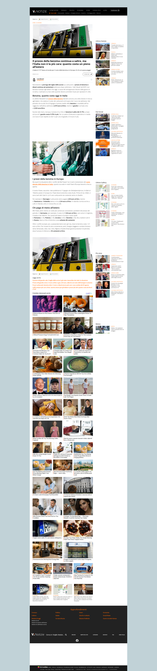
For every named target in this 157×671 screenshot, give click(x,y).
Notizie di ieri (35, 620)
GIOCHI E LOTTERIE (115, 140)
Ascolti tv (84, 13)
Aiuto (72, 669)
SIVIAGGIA (98, 667)
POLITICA (71, 10)
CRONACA (64, 10)
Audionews (114, 10)
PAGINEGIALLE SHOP (69, 667)
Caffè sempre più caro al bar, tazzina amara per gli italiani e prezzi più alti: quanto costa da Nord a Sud (62, 288)
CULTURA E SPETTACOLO (117, 131)
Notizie (39, 634)
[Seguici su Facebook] (77, 641)
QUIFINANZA (104, 667)
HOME (34, 22)
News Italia (122, 634)
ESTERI (88, 10)
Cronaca (34, 612)
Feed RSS (74, 634)
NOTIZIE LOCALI (114, 114)
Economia (106, 612)
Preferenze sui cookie (66, 669)
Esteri (81, 612)
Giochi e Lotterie (84, 615)
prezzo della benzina (55, 99)
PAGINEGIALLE (60, 667)
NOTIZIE (41, 11)
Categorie (95, 634)
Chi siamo (42, 669)
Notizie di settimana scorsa (39, 624)
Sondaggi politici (91, 13)
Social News (106, 615)
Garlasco (67, 13)
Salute (57, 615)
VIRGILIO (54, 667)
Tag (113, 634)
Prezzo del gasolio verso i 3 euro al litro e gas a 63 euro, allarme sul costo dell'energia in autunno (62, 283)
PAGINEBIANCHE (82, 667)
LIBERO (49, 667)
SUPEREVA (116, 667)
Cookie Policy (58, 669)
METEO (113, 326)
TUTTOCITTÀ (90, 667)
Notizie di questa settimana (39, 622)
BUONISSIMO (111, 667)
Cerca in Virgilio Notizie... (55, 635)
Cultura (34, 615)
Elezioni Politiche (84, 618)
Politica (58, 612)
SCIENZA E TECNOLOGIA (116, 255)
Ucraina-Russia (60, 618)
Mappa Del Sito (84, 634)
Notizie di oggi (36, 618)
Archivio (105, 634)
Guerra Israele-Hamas (110, 618)
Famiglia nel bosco (75, 13)
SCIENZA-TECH (97, 10)
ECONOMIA (80, 10)
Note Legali (47, 669)
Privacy (52, 669)
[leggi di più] (91, 79)
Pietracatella (61, 13)
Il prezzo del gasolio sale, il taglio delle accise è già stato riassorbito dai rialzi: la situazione (60, 280)
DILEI (94, 667)
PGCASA (76, 667)
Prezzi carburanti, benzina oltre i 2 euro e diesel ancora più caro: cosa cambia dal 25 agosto (61, 285)
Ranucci (99, 13)
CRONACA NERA (115, 273)
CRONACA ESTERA (115, 69)
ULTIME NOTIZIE (53, 10)
